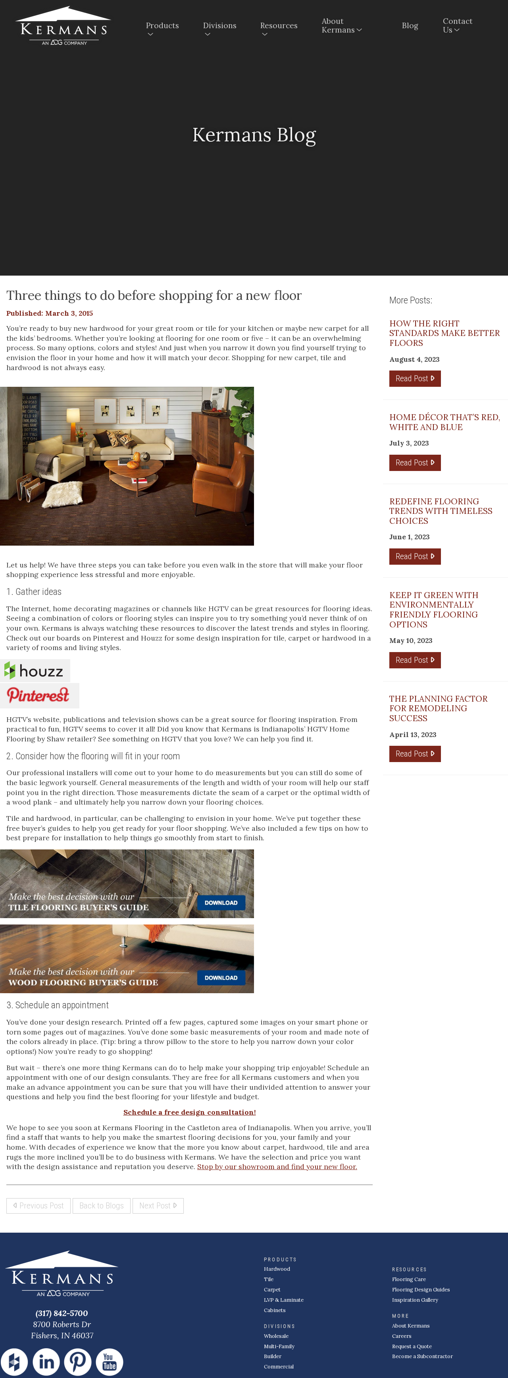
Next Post (156, 1205)
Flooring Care (409, 1279)
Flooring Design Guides (421, 1289)
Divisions (220, 25)
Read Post (413, 378)
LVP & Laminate (284, 1300)
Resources (279, 25)
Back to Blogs (101, 1205)
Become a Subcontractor (422, 1356)
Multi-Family (279, 1346)
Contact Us (458, 25)
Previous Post (40, 1205)
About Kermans (338, 25)
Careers (402, 1336)
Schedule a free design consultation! (189, 1112)
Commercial (279, 1366)
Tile (268, 1279)
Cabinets (275, 1310)
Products (162, 25)
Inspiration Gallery (415, 1300)
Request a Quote (412, 1346)
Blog (410, 25)
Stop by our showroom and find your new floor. (277, 1166)
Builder (272, 1356)
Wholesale (276, 1336)
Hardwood (277, 1269)
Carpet (272, 1289)
